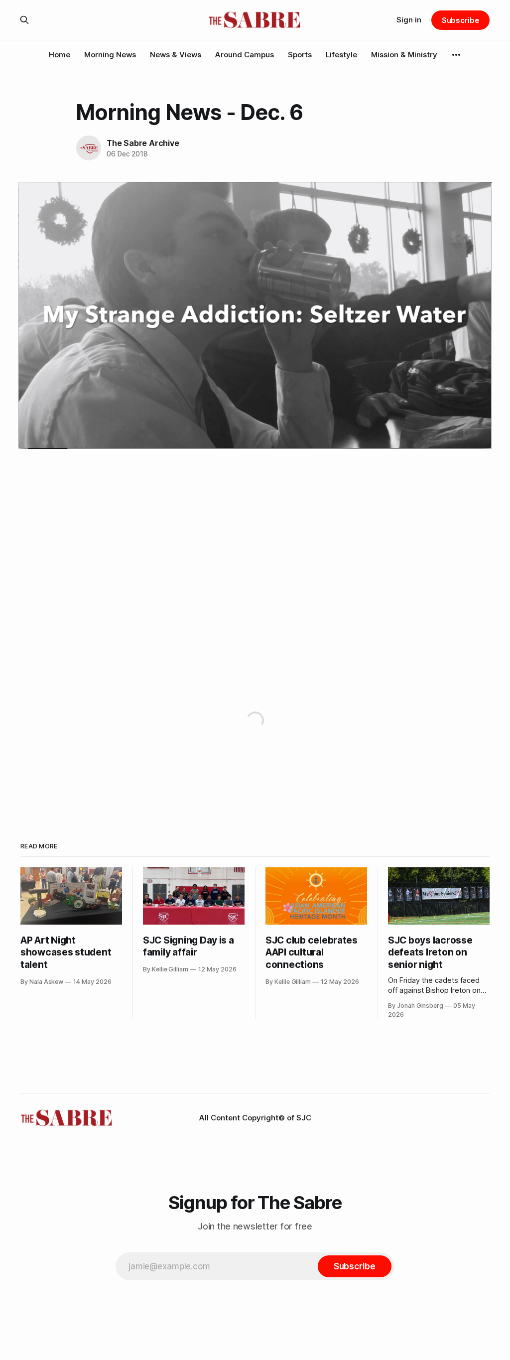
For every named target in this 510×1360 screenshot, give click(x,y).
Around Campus (244, 54)
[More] (456, 55)
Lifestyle (341, 54)
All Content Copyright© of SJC (255, 1117)
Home (59, 54)
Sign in (408, 19)
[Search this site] (24, 20)
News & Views (175, 54)
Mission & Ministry (404, 54)
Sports (300, 54)
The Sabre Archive (143, 143)
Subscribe (460, 20)
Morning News (110, 54)
